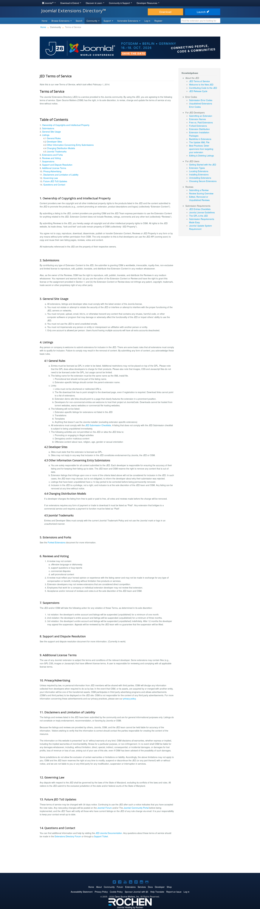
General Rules (54, 138)
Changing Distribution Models (61, 148)
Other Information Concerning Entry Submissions (70, 144)
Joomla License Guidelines (202, 212)
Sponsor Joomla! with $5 (136, 891)
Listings (45, 134)
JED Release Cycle (198, 91)
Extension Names (197, 119)
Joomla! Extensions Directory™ (73, 11)
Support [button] (108, 20)
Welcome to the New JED (201, 84)
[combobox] (200, 20)
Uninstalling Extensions (200, 177)
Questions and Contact (54, 184)
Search (79, 20)
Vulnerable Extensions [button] (128, 20)
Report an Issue (173, 891)
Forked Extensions (56, 542)
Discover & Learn (94, 3)
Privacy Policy (101, 891)
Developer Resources (147, 3)
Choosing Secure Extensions (203, 181)
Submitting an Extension (200, 115)
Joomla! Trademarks (57, 151)
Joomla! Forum (104, 807)
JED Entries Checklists (199, 209)
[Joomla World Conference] (130, 47)
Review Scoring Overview (201, 193)
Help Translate (157, 891)
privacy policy (129, 698)
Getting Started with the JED (202, 164)
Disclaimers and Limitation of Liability (60, 174)
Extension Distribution (199, 129)
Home (44, 20)
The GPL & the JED (198, 215)
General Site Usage (51, 131)
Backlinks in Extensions (200, 138)
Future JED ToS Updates (55, 181)
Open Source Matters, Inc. (127, 896)
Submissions (48, 128)
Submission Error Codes (200, 100)
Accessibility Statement (82, 891)
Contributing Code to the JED (203, 87)
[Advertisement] (130, 861)
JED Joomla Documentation (109, 833)
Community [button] (92, 20)
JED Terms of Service (199, 81)
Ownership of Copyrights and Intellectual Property (65, 125)
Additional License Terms (54, 168)
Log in (147, 20)
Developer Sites (54, 141)
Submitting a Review (199, 190)
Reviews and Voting (51, 158)
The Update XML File (199, 142)
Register (158, 20)
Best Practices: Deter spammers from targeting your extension (201, 149)
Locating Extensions (198, 171)
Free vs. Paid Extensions (201, 122)
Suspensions (48, 161)
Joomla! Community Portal (136, 807)
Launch (201, 12)
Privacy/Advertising (52, 171)
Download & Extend (70, 3)
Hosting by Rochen (130, 907)
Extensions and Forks (52, 154)
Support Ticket (101, 836)
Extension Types (197, 167)
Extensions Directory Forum (68, 836)
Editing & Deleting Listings (201, 155)
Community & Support (119, 3)
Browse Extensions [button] (60, 20)
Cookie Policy (116, 891)
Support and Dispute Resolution (57, 164)
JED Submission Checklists (98, 425)
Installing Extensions (199, 174)
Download (165, 12)
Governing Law (50, 177)
